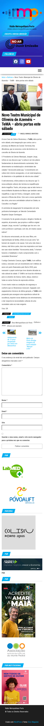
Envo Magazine (33, 722)
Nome (4, 400)
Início (3, 77)
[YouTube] (28, 61)
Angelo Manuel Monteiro (29, 134)
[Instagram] (22, 61)
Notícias (10, 77)
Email (4, 411)
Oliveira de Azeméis (14, 326)
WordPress (18, 722)
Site (3, 423)
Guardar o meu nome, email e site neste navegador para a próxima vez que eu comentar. (21, 438)
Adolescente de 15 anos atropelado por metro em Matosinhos (12, 341)
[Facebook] (15, 61)
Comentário (7, 365)
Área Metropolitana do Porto (21, 314)
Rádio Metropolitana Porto (22, 26)
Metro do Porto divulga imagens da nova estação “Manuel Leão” (31, 343)
